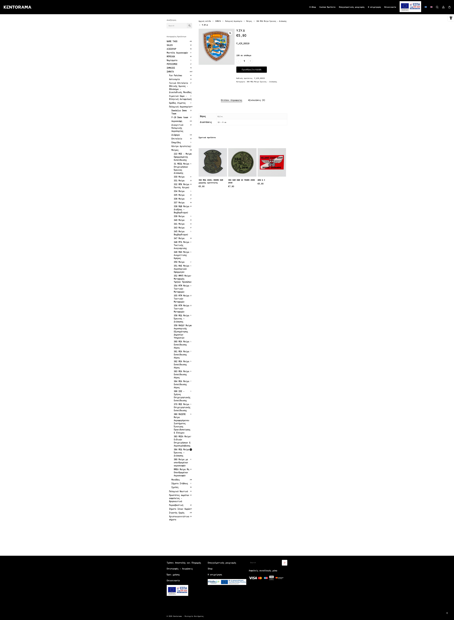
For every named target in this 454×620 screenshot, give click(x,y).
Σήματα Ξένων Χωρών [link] (179, 509)
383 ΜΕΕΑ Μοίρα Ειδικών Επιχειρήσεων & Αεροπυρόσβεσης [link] (182, 441)
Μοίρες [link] (175, 150)
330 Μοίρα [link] (179, 177)
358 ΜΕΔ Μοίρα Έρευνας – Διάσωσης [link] (181, 318)
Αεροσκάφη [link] (176, 121)
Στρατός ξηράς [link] (176, 512)
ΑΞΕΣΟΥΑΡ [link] (171, 49)
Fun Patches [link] (175, 75)
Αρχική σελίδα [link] (205, 21)
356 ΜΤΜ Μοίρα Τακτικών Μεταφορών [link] (181, 308)
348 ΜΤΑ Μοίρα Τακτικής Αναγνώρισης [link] (181, 245)
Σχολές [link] (175, 487)
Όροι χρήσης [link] (173, 574)
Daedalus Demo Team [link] (179, 112)
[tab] (231, 100)
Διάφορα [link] (175, 135)
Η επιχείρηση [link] (215, 574)
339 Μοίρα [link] (179, 216)
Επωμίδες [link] (176, 142)
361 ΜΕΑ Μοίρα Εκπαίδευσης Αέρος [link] (181, 354)
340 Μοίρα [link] (179, 220)
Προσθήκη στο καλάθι (252, 69)
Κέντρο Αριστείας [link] (180, 146)
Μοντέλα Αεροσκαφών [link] (177, 52)
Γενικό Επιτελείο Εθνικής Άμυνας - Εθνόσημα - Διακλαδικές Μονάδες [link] (180, 88)
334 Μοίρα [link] (179, 191)
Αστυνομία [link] (174, 79)
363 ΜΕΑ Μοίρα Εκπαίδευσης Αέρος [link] (181, 374)
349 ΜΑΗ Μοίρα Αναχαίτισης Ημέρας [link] (181, 255)
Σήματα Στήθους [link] (179, 483)
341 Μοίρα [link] (179, 224)
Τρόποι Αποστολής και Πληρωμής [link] (184, 563)
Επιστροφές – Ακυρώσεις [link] (180, 568)
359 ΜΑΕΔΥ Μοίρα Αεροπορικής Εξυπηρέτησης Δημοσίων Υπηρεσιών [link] (183, 331)
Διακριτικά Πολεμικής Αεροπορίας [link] (177, 128)
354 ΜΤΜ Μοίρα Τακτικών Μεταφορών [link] (181, 288)
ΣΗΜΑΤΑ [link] (170, 71)
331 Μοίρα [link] (179, 180)
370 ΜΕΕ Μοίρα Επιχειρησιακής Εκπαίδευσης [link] (182, 407)
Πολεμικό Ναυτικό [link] (178, 491)
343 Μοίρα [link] (179, 227)
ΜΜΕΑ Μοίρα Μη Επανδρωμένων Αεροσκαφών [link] (181, 472)
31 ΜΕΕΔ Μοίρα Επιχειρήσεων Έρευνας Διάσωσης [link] (181, 168)
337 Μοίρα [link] (179, 202)
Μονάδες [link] (175, 479)
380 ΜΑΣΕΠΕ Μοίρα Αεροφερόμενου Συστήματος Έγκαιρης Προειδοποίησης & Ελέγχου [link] (182, 423)
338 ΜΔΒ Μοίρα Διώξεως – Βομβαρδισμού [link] (181, 209)
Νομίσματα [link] (172, 60)
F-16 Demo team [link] (179, 117)
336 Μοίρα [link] (179, 199)
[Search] (284, 563)
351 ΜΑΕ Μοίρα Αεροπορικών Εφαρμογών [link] (181, 269)
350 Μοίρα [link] (179, 262)
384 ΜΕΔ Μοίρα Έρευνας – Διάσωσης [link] (181, 452)
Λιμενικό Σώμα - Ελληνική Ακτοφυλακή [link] (180, 97)
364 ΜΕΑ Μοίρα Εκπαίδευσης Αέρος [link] (181, 384)
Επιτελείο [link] (176, 138)
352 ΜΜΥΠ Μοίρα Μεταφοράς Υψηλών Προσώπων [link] (183, 278)
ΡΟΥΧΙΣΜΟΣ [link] (172, 64)
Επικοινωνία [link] (173, 580)
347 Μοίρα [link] (179, 238)
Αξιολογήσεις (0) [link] (256, 100)
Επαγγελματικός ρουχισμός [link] (222, 563)
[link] (451, 18)
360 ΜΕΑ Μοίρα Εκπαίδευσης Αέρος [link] (181, 344)
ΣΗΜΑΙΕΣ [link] (171, 68)
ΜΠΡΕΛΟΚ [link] (171, 56)
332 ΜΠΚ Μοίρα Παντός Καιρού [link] (181, 186)
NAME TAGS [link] (172, 41)
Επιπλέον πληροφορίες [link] (231, 100)
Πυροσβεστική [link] (176, 505)
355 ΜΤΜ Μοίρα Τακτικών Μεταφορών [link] (181, 298)
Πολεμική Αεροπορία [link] (179, 106)
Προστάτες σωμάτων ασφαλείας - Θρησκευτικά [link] (179, 498)
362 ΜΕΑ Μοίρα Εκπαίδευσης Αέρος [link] (181, 364)
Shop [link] (210, 568)
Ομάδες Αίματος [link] (177, 103)
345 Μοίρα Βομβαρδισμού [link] (181, 233)
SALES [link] (170, 45)
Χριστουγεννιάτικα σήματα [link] (179, 518)
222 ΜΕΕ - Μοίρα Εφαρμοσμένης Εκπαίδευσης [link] (183, 157)
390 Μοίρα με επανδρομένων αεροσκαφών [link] (181, 462)
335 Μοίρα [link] (179, 195)
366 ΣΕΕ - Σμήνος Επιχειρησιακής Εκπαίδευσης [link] (182, 396)
